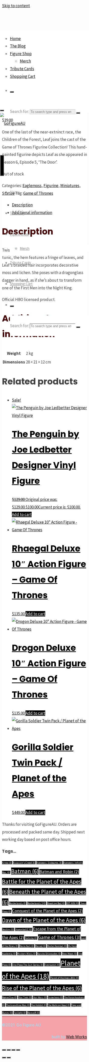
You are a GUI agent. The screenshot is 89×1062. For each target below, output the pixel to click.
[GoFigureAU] (12, 123)
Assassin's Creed (24, 862)
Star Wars (40, 997)
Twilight (20, 1012)
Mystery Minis (26, 953)
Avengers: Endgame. (49, 862)
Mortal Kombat (57, 946)
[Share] (13, 1050)
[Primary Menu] (2, 165)
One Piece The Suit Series (28, 964)
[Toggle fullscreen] (9, 1050)
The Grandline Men (18, 1005)
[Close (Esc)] (18, 1050)
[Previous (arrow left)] (4, 1057)
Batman (25, 871)
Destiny (8, 929)
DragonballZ (23, 929)
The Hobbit (39, 1005)
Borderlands (17, 903)
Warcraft (33, 1012)
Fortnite (31, 938)
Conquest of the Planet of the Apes (47, 910)
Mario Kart (26, 946)
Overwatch (52, 964)
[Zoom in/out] (4, 1050)
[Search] (12, 92)
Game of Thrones (59, 937)
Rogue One (9, 997)
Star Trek (25, 997)
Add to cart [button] (22, 514)
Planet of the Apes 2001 (64, 977)
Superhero (55, 997)
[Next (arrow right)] (9, 1057)
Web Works (76, 1036)
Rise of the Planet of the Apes (42, 988)
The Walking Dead (58, 1005)
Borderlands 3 (36, 903)
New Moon (69, 953)
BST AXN (72, 903)
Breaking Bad (56, 903)
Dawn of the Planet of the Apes (44, 920)
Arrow (7, 862)
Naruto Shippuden (49, 953)
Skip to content (16, 5)
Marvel (40, 946)
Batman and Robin (59, 871)
